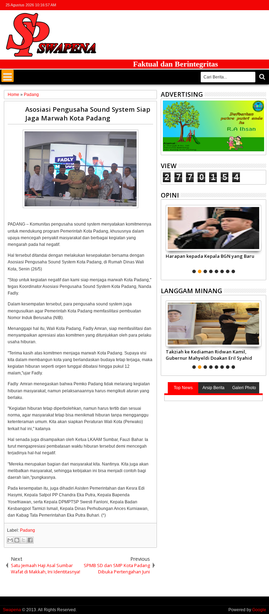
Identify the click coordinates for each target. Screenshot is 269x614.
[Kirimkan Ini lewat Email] (10, 540)
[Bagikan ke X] (23, 540)
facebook (234, 5)
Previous (261, 238)
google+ (243, 5)
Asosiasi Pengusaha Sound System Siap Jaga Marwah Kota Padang (87, 113)
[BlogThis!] (16, 540)
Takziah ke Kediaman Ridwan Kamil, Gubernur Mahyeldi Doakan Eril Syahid (209, 355)
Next (165, 238)
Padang (27, 530)
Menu (7, 76)
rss (252, 5)
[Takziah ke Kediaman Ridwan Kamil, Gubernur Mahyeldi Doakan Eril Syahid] (213, 324)
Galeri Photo (244, 387)
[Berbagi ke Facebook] (30, 540)
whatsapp (261, 5)
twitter (225, 5)
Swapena (12, 609)
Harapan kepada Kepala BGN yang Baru (210, 256)
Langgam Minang (191, 291)
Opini (170, 195)
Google (259, 609)
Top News (183, 387)
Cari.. (261, 77)
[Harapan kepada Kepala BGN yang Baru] (213, 228)
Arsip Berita (213, 387)
